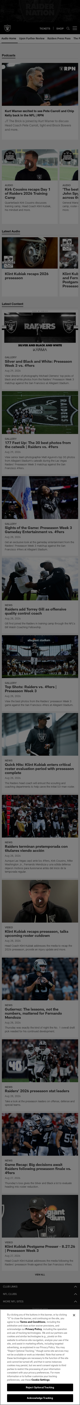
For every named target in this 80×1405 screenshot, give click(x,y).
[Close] (74, 1315)
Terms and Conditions (32, 1321)
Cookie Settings (40, 1379)
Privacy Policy (33, 1329)
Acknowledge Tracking (40, 1397)
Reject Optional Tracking (40, 1387)
